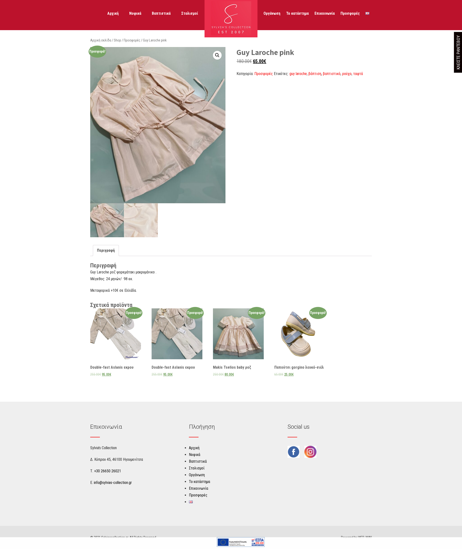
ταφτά (358, 73)
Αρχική (113, 13)
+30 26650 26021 (107, 471)
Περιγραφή (106, 250)
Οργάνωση (271, 13)
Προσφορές (350, 13)
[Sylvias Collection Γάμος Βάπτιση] (231, 34)
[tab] (106, 250)
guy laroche (298, 73)
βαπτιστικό (331, 73)
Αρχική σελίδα (100, 40)
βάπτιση (314, 73)
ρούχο (347, 73)
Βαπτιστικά (161, 13)
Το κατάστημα (297, 13)
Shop (117, 40)
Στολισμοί (189, 13)
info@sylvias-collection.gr (113, 482)
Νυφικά (135, 13)
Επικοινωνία (324, 13)
